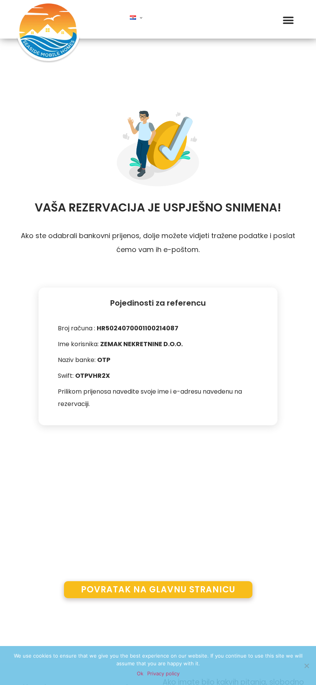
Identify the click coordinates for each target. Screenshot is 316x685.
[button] (288, 20)
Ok (140, 673)
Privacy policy (163, 673)
